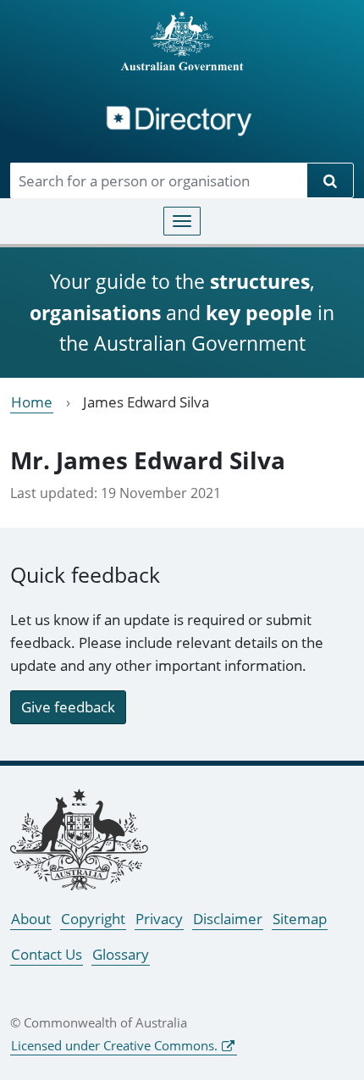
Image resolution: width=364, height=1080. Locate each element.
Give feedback (68, 707)
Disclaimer (227, 918)
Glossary (120, 954)
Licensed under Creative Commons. (114, 1045)
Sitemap (300, 918)
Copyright (93, 918)
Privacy (159, 918)
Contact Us (46, 954)
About (31, 918)
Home (31, 402)
